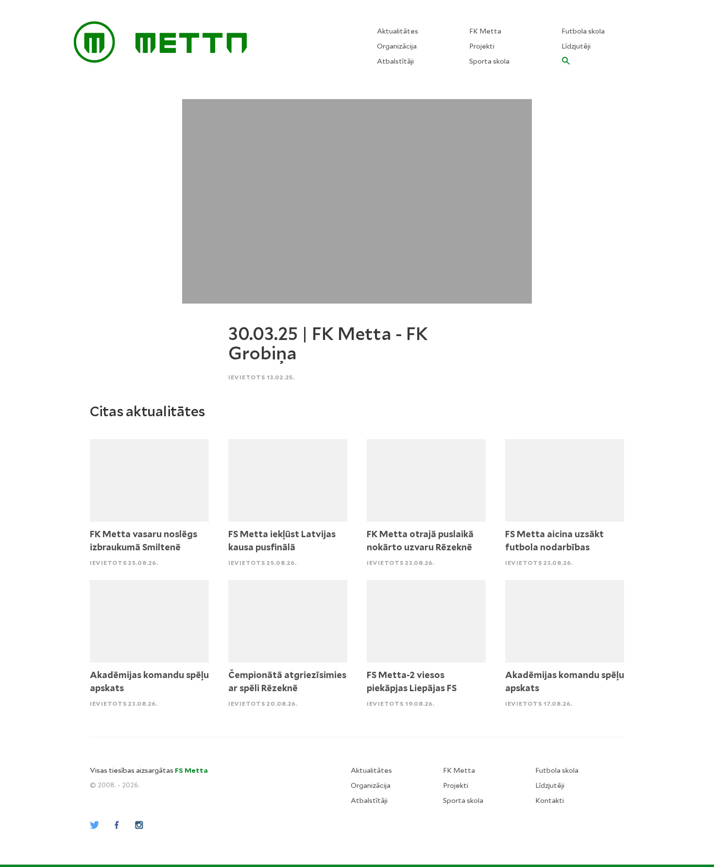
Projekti (481, 46)
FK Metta (485, 31)
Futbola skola (583, 31)
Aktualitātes (397, 31)
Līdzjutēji (576, 46)
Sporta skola (489, 61)
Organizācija (397, 46)
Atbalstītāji (395, 61)
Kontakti (549, 800)
